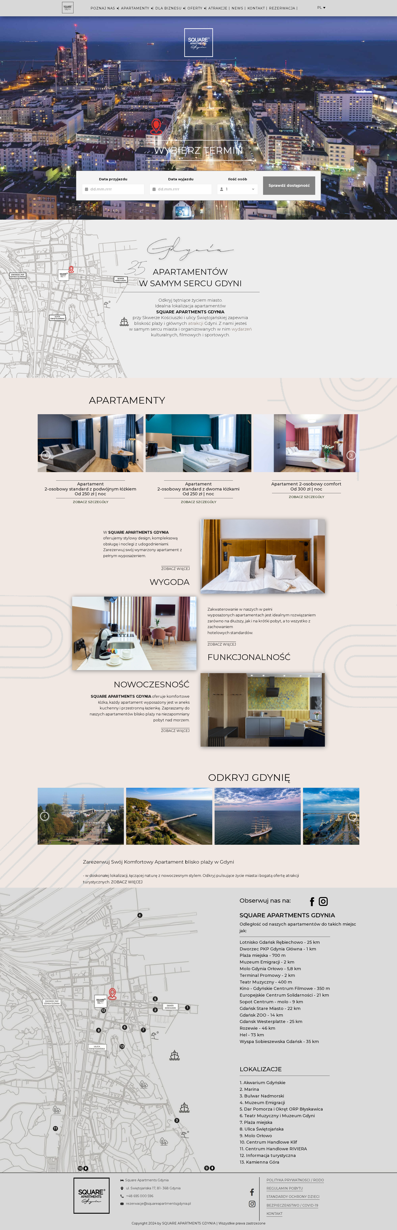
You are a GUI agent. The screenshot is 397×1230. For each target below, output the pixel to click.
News (237, 8)
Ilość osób (237, 179)
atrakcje (217, 8)
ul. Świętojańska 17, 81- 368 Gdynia (153, 1188)
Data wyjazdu (180, 179)
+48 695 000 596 (139, 1196)
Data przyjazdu (113, 179)
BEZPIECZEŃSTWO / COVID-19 (292, 1205)
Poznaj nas (103, 8)
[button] (46, 455)
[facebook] (312, 901)
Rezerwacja (282, 8)
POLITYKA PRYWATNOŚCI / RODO (295, 1180)
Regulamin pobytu (285, 1188)
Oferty (194, 8)
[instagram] (323, 901)
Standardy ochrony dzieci (293, 1197)
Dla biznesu (168, 8)
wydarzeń (241, 329)
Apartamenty (135, 8)
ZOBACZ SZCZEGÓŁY (90, 502)
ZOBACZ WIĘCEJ (175, 569)
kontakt (256, 8)
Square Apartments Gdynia (147, 1180)
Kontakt (274, 1214)
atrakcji (195, 323)
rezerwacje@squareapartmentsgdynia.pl (158, 1204)
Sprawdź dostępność (289, 185)
